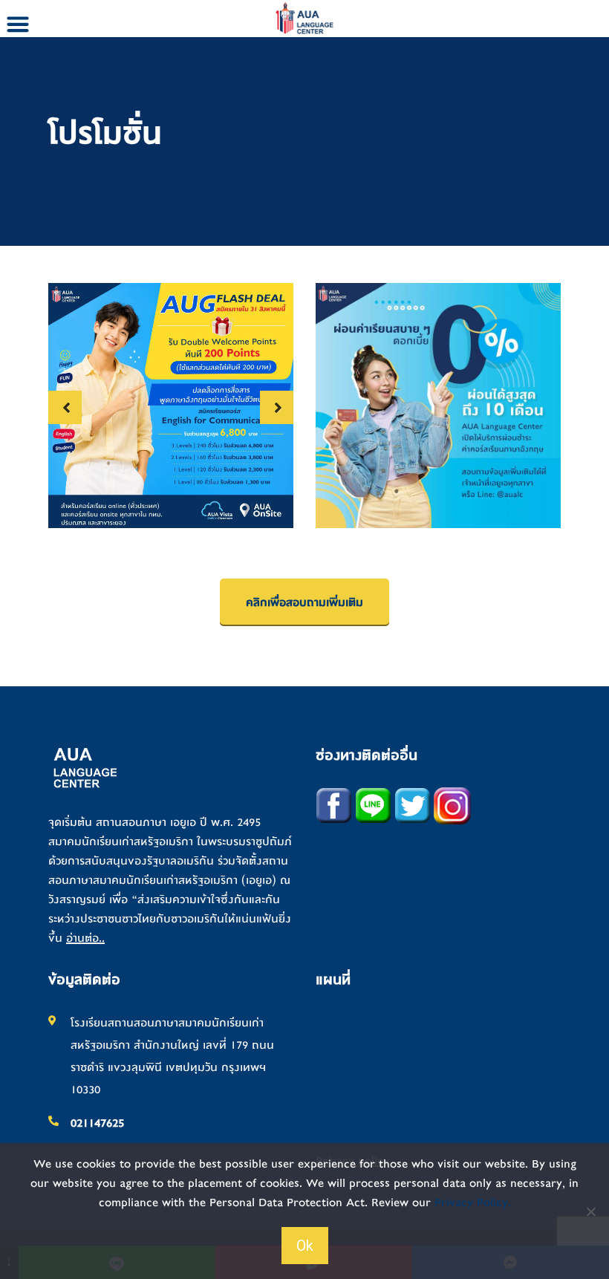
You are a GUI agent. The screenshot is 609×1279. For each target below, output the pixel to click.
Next (276, 407)
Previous (65, 407)
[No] (590, 1211)
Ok (304, 1245)
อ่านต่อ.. (85, 938)
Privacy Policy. (472, 1202)
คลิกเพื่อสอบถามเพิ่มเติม (304, 602)
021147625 (97, 1123)
